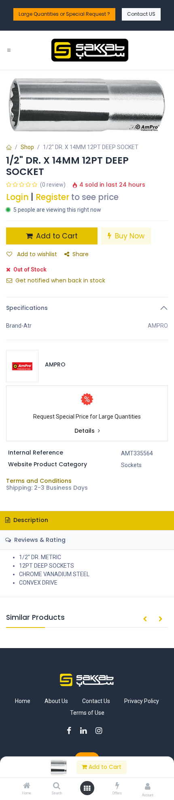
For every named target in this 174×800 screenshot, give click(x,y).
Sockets (131, 465)
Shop (27, 147)
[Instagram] (101, 731)
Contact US (141, 14)
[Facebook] (71, 731)
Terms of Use (87, 712)
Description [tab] (30, 520)
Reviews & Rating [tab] (39, 540)
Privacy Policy (141, 701)
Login (17, 197)
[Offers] (117, 786)
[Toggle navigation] (9, 50)
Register (52, 197)
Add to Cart (104, 767)
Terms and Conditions (39, 481)
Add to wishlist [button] (36, 254)
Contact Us (96, 701)
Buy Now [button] (128, 236)
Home (22, 701)
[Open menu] (87, 788)
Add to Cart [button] (56, 236)
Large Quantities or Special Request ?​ (64, 14)
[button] (145, 619)
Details (85, 430)
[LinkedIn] (86, 731)
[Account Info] (148, 786)
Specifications (27, 308)
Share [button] (80, 254)
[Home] (26, 786)
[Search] (56, 786)
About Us (56, 701)
